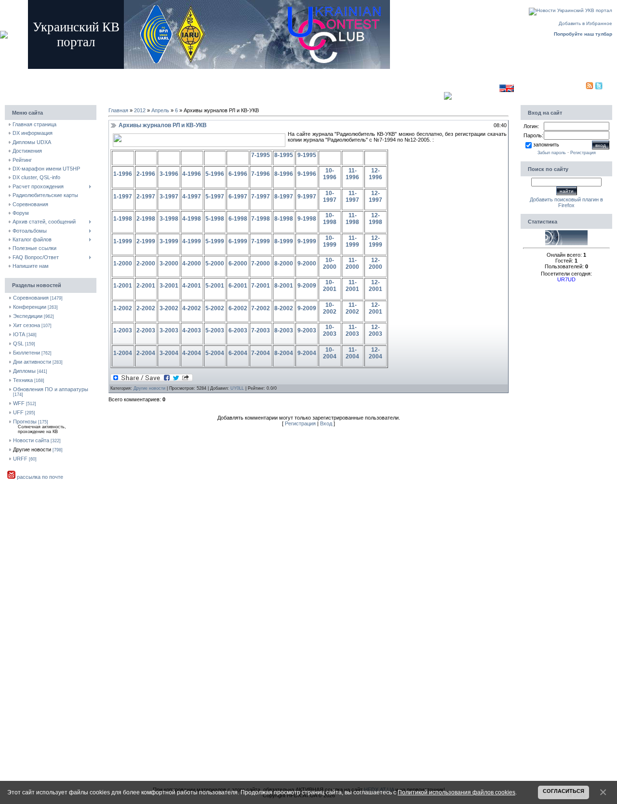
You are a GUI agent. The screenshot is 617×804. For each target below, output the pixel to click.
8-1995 (283, 155)
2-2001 (145, 285)
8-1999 (283, 241)
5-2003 (214, 330)
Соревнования (31, 298)
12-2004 (375, 353)
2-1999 (145, 241)
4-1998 (191, 218)
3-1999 (169, 241)
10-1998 (329, 218)
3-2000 (169, 263)
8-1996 (283, 174)
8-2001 (283, 285)
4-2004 (191, 353)
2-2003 (145, 330)
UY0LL (237, 388)
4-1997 (191, 196)
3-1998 (169, 218)
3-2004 (169, 353)
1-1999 (122, 241)
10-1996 (329, 174)
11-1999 (352, 241)
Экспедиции (27, 316)
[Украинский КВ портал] (566, 243)
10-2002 (329, 308)
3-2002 (169, 308)
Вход (188, 73)
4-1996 (191, 174)
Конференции (29, 307)
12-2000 (375, 263)
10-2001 (329, 285)
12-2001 (375, 285)
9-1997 (306, 196)
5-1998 (214, 218)
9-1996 (306, 174)
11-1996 (352, 174)
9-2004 (306, 353)
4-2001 (191, 285)
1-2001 (122, 285)
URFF (20, 458)
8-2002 (283, 308)
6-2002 (237, 308)
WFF (19, 403)
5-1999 (214, 241)
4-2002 (191, 308)
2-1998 (145, 218)
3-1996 (169, 174)
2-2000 (145, 263)
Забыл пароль (551, 152)
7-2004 (260, 353)
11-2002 (352, 308)
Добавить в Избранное (585, 23)
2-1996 (145, 174)
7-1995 (260, 155)
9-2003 (306, 330)
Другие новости (32, 449)
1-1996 (122, 174)
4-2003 (191, 330)
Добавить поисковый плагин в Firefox (566, 202)
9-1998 (306, 218)
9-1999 (306, 241)
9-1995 (306, 155)
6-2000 (237, 263)
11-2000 (352, 263)
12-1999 (375, 241)
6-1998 (237, 218)
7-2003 (260, 330)
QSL (18, 343)
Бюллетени (26, 353)
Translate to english (476, 88)
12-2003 (375, 330)
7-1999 (260, 241)
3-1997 (169, 196)
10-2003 (329, 330)
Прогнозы (25, 421)
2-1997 (145, 196)
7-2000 (260, 263)
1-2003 (122, 330)
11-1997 (352, 196)
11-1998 (352, 218)
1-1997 (122, 196)
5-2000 (214, 263)
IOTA (19, 334)
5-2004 (214, 353)
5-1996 (214, 174)
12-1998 (375, 218)
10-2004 (329, 353)
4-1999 (191, 241)
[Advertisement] (277, 86)
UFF (18, 412)
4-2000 (191, 263)
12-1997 (375, 196)
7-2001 (260, 285)
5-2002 (214, 308)
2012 (140, 110)
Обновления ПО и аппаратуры (50, 389)
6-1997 (237, 196)
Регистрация (161, 73)
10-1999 (329, 241)
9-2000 (306, 263)
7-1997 (260, 196)
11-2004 (352, 353)
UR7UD (566, 279)
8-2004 (283, 353)
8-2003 (283, 330)
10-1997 (329, 196)
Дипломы (24, 371)
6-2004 (237, 353)
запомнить (546, 144)
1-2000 (122, 263)
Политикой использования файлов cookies (456, 792)
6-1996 (237, 174)
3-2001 (169, 285)
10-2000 (329, 263)
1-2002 (122, 308)
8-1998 (283, 218)
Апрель (160, 110)
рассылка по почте (39, 477)
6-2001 (237, 285)
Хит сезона (26, 325)
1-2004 (122, 353)
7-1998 (260, 218)
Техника (23, 380)
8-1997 (283, 196)
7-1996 (260, 174)
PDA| (579, 88)
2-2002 (145, 308)
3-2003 (169, 330)
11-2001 (352, 285)
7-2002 (260, 308)
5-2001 (214, 285)
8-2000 (283, 263)
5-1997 (214, 196)
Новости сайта (31, 440)
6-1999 (237, 241)
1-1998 (122, 218)
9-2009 (306, 285)
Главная (133, 73)
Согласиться (563, 791)
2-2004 (145, 353)
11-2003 (352, 330)
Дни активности (32, 362)
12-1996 (375, 174)
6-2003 (237, 330)
